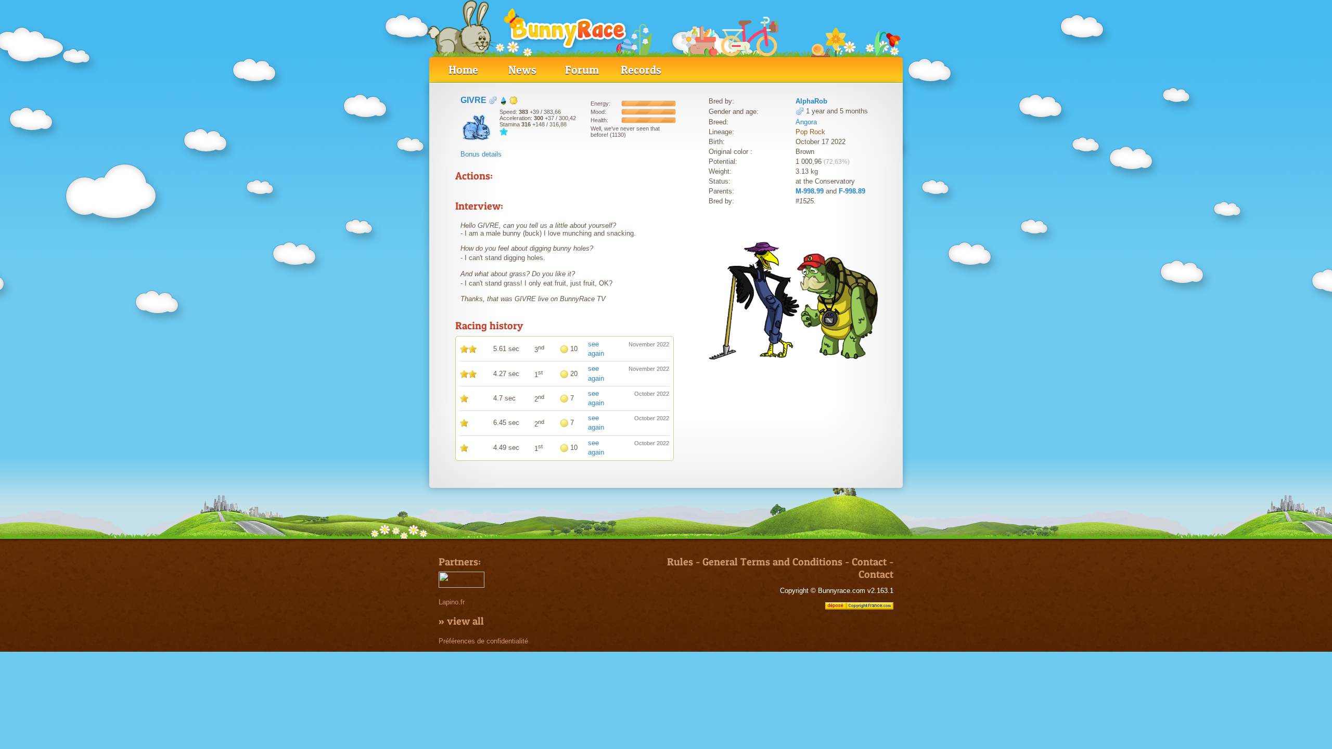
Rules (680, 562)
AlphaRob (811, 101)
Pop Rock (810, 132)
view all (465, 621)
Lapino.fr (452, 602)
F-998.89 (852, 191)
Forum (582, 69)
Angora (806, 122)
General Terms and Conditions (772, 562)
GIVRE (473, 100)
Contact (869, 562)
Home (463, 69)
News (522, 69)
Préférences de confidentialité (483, 641)
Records (641, 69)
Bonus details (481, 154)
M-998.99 (810, 191)
